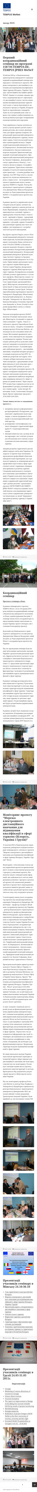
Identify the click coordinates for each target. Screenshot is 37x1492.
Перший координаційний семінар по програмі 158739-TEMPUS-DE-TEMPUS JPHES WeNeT (18, 64)
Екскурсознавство (12, 1411)
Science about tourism (13, 1396)
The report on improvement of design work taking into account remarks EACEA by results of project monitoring (19, 1403)
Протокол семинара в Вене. (14, 601)
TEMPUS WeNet (11, 14)
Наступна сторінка (34, 1484)
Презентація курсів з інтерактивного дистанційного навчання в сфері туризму (19, 1309)
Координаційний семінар (15, 594)
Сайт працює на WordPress (11, 1489)
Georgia (8, 1389)
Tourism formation (12, 1399)
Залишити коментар (20, 557)
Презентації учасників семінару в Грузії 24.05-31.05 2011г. (18, 1373)
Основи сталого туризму (14, 1314)
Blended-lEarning (11, 1409)
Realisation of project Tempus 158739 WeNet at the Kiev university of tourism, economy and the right (18, 1416)
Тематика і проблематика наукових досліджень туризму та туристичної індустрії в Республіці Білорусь (19, 1329)
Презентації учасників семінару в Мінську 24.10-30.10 (18, 1283)
